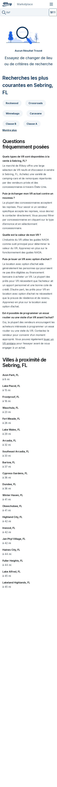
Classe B (11, 123)
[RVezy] (8, 4)
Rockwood (12, 103)
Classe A (32, 123)
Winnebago (12, 113)
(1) (54, 12)
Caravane (36, 113)
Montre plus (9, 130)
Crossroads (36, 103)
